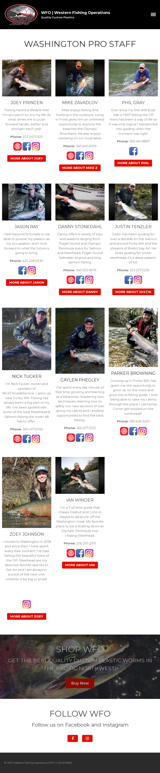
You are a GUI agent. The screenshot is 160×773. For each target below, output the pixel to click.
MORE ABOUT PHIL (133, 163)
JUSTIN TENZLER (133, 226)
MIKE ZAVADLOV (80, 102)
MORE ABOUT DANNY (80, 292)
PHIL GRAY (133, 102)
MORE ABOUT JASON (26, 282)
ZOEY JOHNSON (27, 534)
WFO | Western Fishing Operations (75, 12)
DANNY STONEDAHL (80, 226)
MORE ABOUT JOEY (26, 158)
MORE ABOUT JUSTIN (133, 292)
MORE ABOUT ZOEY (26, 616)
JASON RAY (27, 226)
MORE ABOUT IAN (80, 565)
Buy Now (80, 683)
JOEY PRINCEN (27, 102)
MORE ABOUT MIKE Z (80, 168)
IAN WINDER (80, 500)
